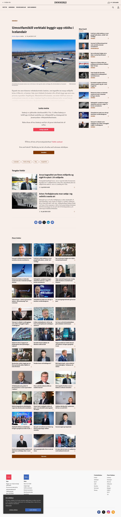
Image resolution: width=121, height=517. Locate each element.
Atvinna (109, 482)
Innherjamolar (21, 7)
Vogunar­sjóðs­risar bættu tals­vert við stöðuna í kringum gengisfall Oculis (64, 344)
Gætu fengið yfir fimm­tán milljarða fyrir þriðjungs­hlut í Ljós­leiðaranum (99, 74)
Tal (107, 494)
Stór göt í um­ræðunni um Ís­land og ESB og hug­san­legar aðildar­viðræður (43, 428)
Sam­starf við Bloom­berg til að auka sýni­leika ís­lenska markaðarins (99, 45)
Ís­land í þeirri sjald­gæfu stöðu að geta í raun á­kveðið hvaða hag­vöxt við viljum (43, 408)
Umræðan (12, 7)
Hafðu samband (28, 488)
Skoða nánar (9, 505)
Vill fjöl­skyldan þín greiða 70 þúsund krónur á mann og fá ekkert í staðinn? (22, 387)
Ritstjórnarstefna (28, 490)
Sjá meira (43, 456)
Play (36, 161)
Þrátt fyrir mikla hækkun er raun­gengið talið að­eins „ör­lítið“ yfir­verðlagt (43, 260)
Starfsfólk (26, 494)
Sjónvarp (96, 488)
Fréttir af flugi (26, 161)
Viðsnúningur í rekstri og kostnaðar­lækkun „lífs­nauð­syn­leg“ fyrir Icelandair (22, 301)
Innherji (109, 477)
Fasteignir (109, 479)
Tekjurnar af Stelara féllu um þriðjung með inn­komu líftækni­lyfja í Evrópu (99, 64)
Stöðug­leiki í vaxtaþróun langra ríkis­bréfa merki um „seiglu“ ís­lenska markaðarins (42, 281)
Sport (95, 482)
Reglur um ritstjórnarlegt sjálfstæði (12, 484)
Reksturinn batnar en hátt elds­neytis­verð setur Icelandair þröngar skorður (22, 281)
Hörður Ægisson (16, 36)
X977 (108, 492)
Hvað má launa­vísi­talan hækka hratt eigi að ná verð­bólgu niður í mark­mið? (22, 451)
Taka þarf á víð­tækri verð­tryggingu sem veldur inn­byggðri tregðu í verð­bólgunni (21, 324)
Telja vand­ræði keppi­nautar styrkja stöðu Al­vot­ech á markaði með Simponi (65, 281)
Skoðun (96, 486)
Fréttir (95, 477)
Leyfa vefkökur (33, 510)
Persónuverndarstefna (12, 487)
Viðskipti (96, 479)
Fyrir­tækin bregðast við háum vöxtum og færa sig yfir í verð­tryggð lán (99, 84)
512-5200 (28, 484)
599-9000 (11, 493)
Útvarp (95, 490)
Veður (108, 486)
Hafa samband (31, 7)
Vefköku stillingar (13, 510)
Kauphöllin (44, 161)
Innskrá (43, 152)
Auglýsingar (27, 486)
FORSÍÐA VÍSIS (7, 2)
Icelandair (16, 161)
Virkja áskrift (43, 130)
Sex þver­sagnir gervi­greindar (63, 427)
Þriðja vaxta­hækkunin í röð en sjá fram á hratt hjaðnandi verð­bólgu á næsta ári (43, 324)
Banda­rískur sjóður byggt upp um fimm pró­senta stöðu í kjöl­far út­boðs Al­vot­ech (21, 365)
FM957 (109, 490)
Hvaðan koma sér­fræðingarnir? (42, 363)
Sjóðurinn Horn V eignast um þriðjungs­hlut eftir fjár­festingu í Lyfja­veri (20, 344)
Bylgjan (109, 488)
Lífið (95, 484)
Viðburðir (109, 484)
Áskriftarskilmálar (28, 492)
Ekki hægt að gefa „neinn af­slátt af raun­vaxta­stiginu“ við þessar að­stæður (64, 365)
